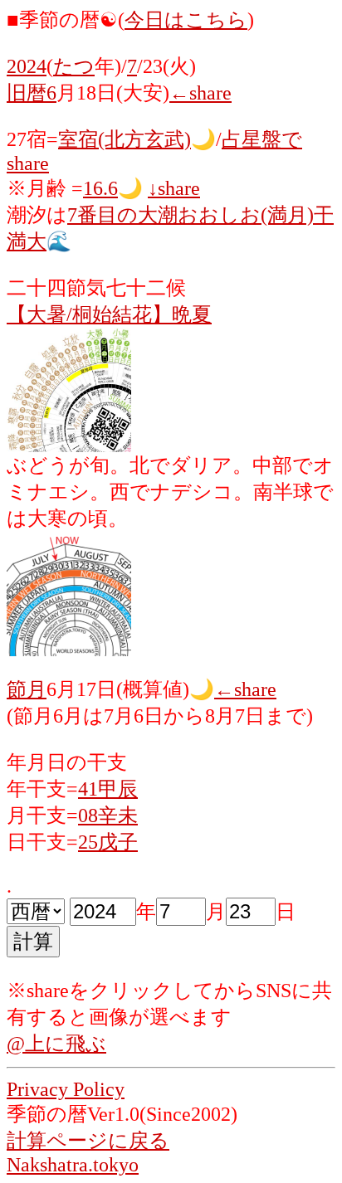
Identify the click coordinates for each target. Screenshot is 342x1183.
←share (200, 93)
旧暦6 (31, 93)
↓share (174, 188)
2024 (26, 66)
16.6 (100, 188)
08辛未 (108, 815)
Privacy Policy (66, 1089)
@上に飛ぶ (56, 1043)
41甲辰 (108, 789)
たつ (74, 66)
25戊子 (108, 842)
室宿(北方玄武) (124, 139)
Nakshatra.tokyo (73, 1165)
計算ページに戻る (88, 1140)
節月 (26, 689)
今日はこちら (186, 20)
